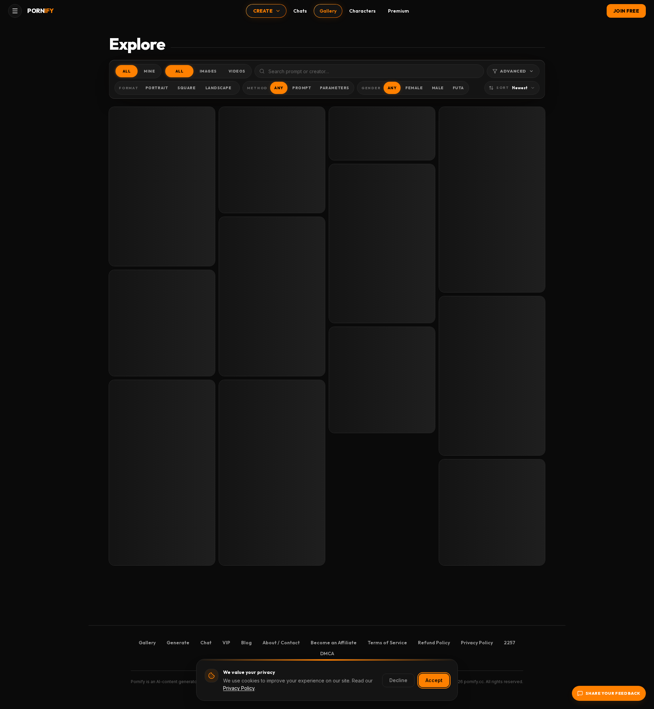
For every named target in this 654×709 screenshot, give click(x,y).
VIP (226, 643)
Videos (237, 71)
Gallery (328, 11)
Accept (433, 680)
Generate (178, 643)
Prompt (301, 87)
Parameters (334, 87)
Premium (398, 11)
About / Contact (281, 643)
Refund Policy (434, 643)
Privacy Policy (477, 643)
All (127, 71)
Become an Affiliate (334, 643)
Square (186, 87)
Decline (398, 680)
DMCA (327, 653)
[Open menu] (15, 11)
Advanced (513, 71)
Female (414, 87)
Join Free (626, 11)
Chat (206, 643)
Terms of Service (387, 643)
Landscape (218, 87)
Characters (362, 11)
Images (208, 71)
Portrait (156, 87)
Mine (149, 71)
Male (438, 87)
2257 (509, 643)
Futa (458, 87)
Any (278, 87)
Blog (246, 643)
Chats (300, 11)
